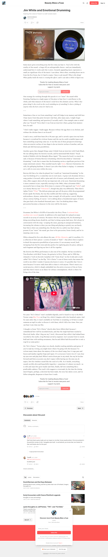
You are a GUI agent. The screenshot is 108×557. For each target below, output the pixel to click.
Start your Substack (49, 549)
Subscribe (94, 3)
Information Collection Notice (53, 538)
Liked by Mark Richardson (34, 438)
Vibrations (45, 188)
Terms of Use (62, 536)
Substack (45, 553)
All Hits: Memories (61, 237)
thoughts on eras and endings (32, 497)
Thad (28, 457)
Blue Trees (36, 317)
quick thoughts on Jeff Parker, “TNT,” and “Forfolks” (43, 507)
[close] (70, 510)
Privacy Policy (66, 538)
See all (27, 520)
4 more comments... (28, 469)
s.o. (28, 436)
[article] (54, 486)
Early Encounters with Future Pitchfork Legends (41, 495)
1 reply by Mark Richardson (36, 451)
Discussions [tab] (36, 477)
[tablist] (30, 420)
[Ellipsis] (84, 436)
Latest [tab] (29, 477)
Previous (29, 408)
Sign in (103, 3)
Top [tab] (25, 477)
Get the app (62, 549)
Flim (36, 191)
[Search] (83, 3)
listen (63, 164)
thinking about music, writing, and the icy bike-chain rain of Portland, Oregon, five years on (46, 485)
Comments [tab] (27, 420)
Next (79, 408)
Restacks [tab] (34, 420)
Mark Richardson (32, 17)
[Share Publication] (87, 3)
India (78, 186)
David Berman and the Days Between (37, 482)
